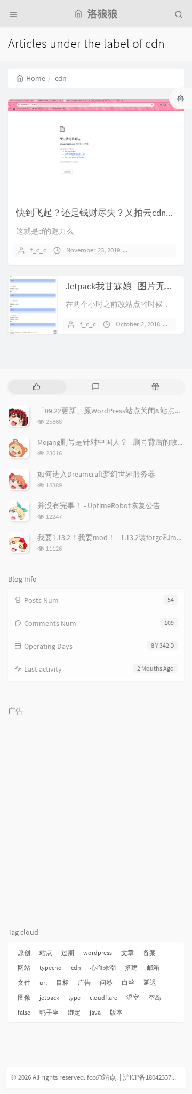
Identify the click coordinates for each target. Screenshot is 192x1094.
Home (35, 78)
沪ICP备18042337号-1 (153, 1077)
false (24, 1012)
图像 (24, 997)
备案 (149, 953)
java (95, 1012)
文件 (24, 982)
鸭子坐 (49, 1012)
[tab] (36, 387)
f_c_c (38, 250)
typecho (50, 967)
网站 (24, 967)
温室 (132, 997)
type (74, 997)
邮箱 (153, 967)
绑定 (74, 1012)
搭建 (131, 967)
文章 (127, 953)
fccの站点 (101, 1077)
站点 (45, 953)
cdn (76, 967)
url (43, 982)
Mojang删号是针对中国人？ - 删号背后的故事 (111, 442)
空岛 (154, 997)
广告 (84, 982)
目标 (62, 982)
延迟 (149, 982)
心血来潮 (103, 967)
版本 (116, 1012)
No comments (159, 250)
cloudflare (103, 997)
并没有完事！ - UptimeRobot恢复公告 (99, 505)
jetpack (49, 997)
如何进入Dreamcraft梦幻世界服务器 (96, 474)
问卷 (106, 982)
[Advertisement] (96, 816)
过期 (67, 953)
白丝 (128, 982)
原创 (24, 953)
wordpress (97, 953)
